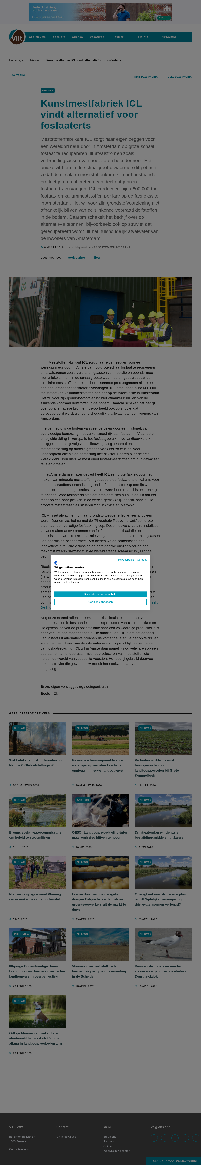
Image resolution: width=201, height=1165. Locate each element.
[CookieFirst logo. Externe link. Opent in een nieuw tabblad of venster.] (55, 563)
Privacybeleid (126, 559)
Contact (142, 559)
